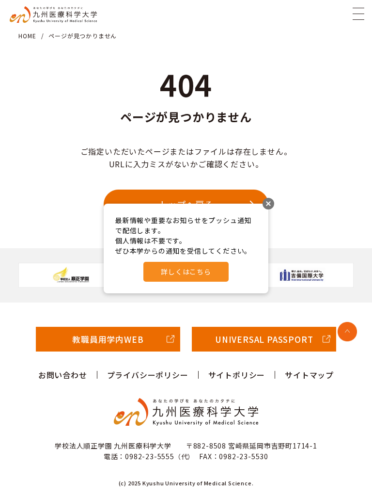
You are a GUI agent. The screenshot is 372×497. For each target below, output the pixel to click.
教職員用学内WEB (107, 339)
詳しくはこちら (186, 271)
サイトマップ (309, 375)
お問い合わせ (62, 375)
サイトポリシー (236, 375)
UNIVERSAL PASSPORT (264, 339)
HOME (27, 36)
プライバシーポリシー (147, 375)
